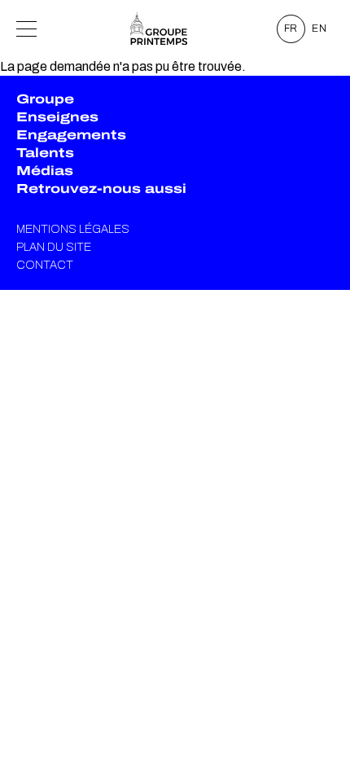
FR (291, 28)
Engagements (71, 135)
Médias (44, 171)
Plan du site (53, 247)
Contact (44, 265)
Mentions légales (72, 229)
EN (319, 28)
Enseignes (57, 117)
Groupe (45, 99)
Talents (45, 153)
